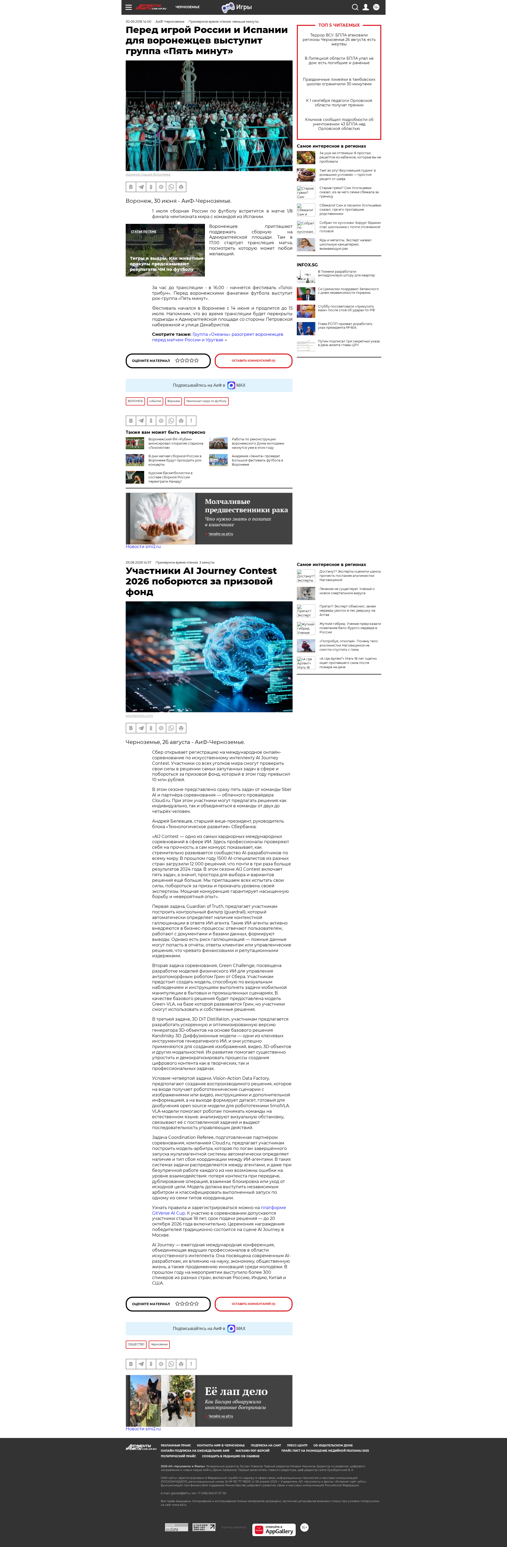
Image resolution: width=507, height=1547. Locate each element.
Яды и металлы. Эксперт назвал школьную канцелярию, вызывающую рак (346, 244)
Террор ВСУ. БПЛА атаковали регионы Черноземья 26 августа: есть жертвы (339, 39)
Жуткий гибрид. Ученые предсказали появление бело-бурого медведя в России (350, 628)
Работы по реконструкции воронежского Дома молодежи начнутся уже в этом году (258, 443)
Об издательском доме (333, 1445)
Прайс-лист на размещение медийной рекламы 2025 (325, 1450)
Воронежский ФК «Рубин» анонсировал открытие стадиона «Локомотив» (175, 443)
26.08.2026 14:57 (138, 562)
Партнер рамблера (233, 1527)
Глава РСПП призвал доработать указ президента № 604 (345, 325)
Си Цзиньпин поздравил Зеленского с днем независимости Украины (348, 291)
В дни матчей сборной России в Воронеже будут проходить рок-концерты (175, 460)
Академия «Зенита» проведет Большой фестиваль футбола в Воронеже (257, 460)
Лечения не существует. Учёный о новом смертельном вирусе (347, 591)
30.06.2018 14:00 (138, 21)
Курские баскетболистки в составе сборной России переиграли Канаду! (170, 477)
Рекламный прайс (176, 1445)
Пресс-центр (297, 1445)
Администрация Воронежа (148, 174)
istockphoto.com (139, 716)
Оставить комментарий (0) (253, 360)
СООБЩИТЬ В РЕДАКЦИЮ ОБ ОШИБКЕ (231, 1456)
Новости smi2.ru (143, 546)
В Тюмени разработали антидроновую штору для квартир (346, 273)
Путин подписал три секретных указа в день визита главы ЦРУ (349, 343)
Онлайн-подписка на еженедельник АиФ (195, 1450)
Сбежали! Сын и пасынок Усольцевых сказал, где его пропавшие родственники (350, 209)
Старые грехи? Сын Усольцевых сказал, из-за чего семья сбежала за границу (349, 192)
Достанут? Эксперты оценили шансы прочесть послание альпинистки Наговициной (350, 575)
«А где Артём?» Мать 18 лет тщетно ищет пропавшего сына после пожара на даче (348, 663)
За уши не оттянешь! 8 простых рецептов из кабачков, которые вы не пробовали (350, 157)
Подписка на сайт (266, 1445)
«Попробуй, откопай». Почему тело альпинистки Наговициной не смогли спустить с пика (349, 645)
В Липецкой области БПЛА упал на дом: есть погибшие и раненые (339, 60)
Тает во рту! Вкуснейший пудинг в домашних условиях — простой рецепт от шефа (348, 174)
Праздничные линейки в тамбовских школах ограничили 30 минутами (339, 81)
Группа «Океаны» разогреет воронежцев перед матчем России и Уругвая (217, 337)
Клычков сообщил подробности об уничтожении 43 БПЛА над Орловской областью (339, 124)
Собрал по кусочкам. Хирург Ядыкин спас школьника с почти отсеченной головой (350, 227)
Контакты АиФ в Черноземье (221, 1445)
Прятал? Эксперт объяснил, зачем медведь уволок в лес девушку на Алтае (348, 610)
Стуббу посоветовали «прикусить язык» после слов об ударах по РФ (346, 308)
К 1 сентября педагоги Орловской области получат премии (339, 102)
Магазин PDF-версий (252, 1450)
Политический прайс (178, 1456)
